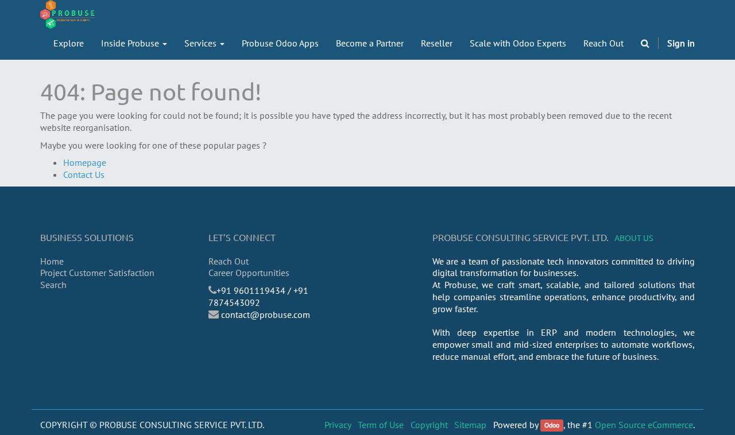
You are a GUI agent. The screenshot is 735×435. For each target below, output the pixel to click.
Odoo (551, 425)
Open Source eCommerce (644, 424)
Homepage (84, 162)
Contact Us (84, 174)
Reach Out (228, 261)
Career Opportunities (248, 272)
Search (53, 284)
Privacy (337, 424)
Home (52, 261)
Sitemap (470, 424)
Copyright (429, 424)
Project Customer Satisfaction (97, 272)
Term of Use (381, 424)
